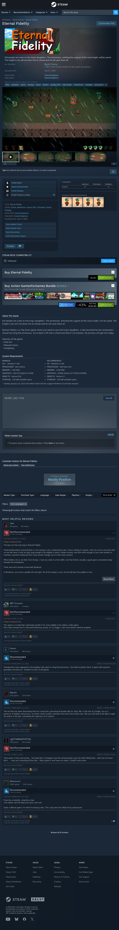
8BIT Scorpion (16, 603)
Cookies (57, 882)
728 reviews (26, 695)
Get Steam (83, 867)
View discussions (13, 232)
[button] (6, 12)
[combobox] (87, 12)
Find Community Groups (16, 236)
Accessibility (59, 872)
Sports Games (18, 20)
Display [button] (89, 495)
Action (38, 85)
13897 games (14, 784)
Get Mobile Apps (86, 872)
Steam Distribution (13, 882)
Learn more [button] (108, 261)
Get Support (84, 877)
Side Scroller (67, 85)
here (51, 443)
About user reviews (11, 465)
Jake (12, 523)
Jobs (35, 872)
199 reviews (26, 742)
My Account (84, 882)
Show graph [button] (107, 495)
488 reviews (26, 651)
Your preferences (28, 465)
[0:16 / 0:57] (59, 119)
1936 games (14, 742)
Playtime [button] (75, 495)
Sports (23, 85)
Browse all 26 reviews (59, 833)
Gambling (88, 85)
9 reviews (25, 606)
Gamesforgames (51, 75)
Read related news (13, 228)
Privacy (57, 867)
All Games (6, 20)
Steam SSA (11, 872)
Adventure (21, 207)
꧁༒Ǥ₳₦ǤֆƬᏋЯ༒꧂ (20, 739)
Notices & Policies (62, 877)
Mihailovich (15, 781)
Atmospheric (98, 85)
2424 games (14, 651)
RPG (7, 85)
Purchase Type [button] (27, 495)
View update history (14, 224)
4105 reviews (27, 784)
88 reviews (25, 526)
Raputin (13, 692)
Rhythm (45, 85)
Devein (13, 648)
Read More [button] (109, 579)
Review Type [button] (9, 495)
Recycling (37, 882)
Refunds (57, 886)
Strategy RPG (56, 85)
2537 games (14, 695)
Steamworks (11, 877)
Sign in (5, 170)
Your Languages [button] (17, 504)
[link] (86, 305)
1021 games (14, 606)
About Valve (38, 867)
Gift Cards (10, 886)
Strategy (31, 85)
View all (110, 435)
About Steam (11, 867)
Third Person (78, 85)
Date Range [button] (60, 495)
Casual (29, 207)
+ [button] (106, 85)
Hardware (36, 877)
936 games (14, 526)
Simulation (15, 85)
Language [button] (44, 495)
